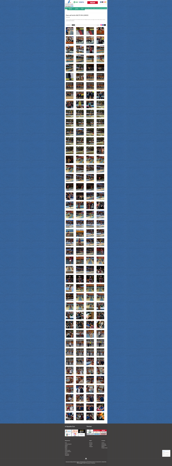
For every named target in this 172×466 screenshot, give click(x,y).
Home (66, 442)
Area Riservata (104, 445)
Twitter (90, 445)
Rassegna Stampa (104, 447)
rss (105, 2)
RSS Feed (90, 442)
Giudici (86, 8)
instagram (104, 2)
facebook (100, 2)
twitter (102, 2)
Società (97, 8)
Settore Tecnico (82, 8)
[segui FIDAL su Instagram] (101, 25)
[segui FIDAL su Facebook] (103, 25)
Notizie (91, 8)
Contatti (103, 442)
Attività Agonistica (76, 8)
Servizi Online (104, 444)
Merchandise (101, 8)
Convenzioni (105, 8)
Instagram (91, 446)
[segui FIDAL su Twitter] (105, 25)
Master (89, 8)
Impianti (94, 8)
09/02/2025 (68, 17)
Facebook (90, 444)
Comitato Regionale (70, 8)
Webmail (103, 446)
